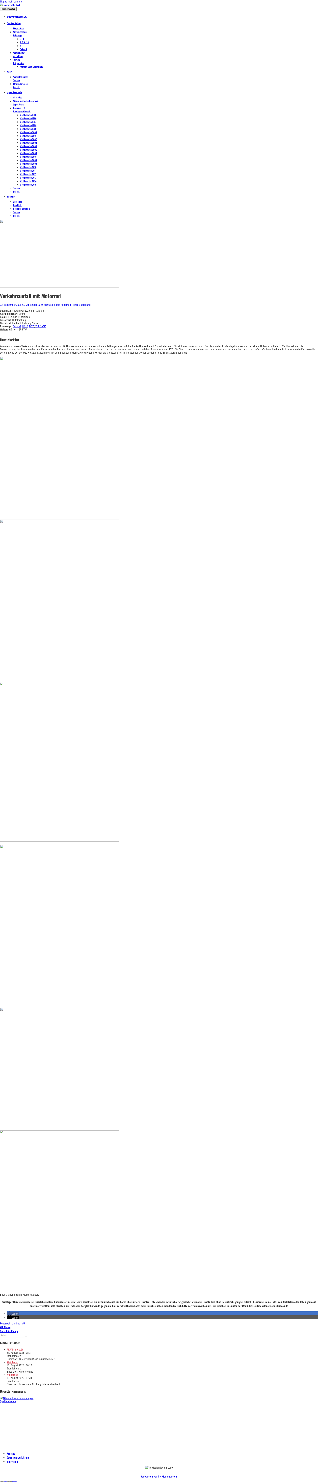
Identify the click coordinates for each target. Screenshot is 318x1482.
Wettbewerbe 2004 (28, 146)
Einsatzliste (18, 28)
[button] (13, 1313)
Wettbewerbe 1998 (28, 125)
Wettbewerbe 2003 (28, 142)
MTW (31, 326)
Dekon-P (23, 49)
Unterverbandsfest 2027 (17, 16)
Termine (16, 59)
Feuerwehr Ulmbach (10, 1323)
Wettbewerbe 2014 (28, 181)
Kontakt (16, 87)
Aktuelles (17, 97)
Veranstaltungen (20, 77)
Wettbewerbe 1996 (28, 118)
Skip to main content (11, 1)
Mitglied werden (20, 83)
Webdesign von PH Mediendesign (159, 1476)
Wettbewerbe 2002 (28, 139)
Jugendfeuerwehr (14, 92)
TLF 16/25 (24, 42)
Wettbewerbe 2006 (28, 153)
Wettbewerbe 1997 (28, 122)
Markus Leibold (52, 304)
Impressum (12, 1461)
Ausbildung (18, 56)
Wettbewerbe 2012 (28, 174)
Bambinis (17, 205)
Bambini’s (11, 196)
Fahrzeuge (17, 35)
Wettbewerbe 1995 (28, 115)
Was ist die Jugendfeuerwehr (26, 101)
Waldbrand (12, 1374)
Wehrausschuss (20, 32)
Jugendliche (18, 104)
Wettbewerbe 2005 (28, 149)
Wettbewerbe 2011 (28, 170)
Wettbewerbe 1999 (28, 128)
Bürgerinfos (18, 63)
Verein (9, 71)
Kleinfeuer (12, 1362)
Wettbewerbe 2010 (28, 167)
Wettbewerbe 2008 (28, 160)
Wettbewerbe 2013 (28, 177)
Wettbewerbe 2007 (28, 156)
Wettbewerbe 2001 (28, 135)
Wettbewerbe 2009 (28, 163)
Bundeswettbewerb (21, 111)
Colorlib (5, 1481)
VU (23, 1323)
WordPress (14, 1481)
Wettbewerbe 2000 (28, 132)
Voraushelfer (19, 52)
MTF (22, 45)
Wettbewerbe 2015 (28, 184)
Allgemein (66, 304)
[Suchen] (26, 1336)
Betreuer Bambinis (21, 208)
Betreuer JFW (19, 108)
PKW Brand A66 (15, 1349)
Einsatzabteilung (14, 23)
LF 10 (22, 39)
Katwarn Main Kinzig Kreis (31, 66)
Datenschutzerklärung (18, 1457)
